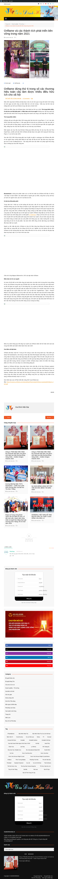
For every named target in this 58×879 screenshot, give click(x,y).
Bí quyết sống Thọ (9, 681)
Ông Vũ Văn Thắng (12, 769)
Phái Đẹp (12, 551)
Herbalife (23, 740)
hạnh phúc (47, 743)
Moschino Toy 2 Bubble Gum (14, 750)
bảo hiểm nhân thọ (23, 733)
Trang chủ (7, 714)
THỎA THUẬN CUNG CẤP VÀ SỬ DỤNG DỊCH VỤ (17, 835)
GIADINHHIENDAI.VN (44, 835)
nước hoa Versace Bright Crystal (16, 756)
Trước (8, 417)
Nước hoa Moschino (27, 753)
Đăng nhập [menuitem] (5, 1)
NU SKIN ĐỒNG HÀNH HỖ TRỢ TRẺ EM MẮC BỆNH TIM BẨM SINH (42, 487)
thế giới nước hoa (12, 766)
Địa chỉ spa (47, 769)
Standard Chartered (18, 763)
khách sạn (11, 746)
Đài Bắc (25, 769)
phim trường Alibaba (20, 759)
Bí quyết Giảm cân (10, 678)
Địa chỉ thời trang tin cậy (29, 772)
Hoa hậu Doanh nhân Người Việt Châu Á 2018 (19, 743)
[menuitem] (1, 1)
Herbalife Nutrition (33, 740)
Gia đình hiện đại (9, 37)
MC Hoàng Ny (46, 746)
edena (38, 737)
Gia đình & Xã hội (9, 691)
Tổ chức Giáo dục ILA (45, 766)
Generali (49, 737)
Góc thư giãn (8, 694)
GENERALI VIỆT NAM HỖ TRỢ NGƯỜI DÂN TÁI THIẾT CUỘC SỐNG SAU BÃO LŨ (42, 516)
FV (43, 737)
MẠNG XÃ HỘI (34, 835)
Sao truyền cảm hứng (10, 711)
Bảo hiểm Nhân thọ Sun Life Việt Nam (41, 733)
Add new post (7, 4)
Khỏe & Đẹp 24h (9, 698)
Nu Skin (11, 753)
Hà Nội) (37, 743)
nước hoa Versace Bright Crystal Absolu (40, 756)
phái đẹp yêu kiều (34, 759)
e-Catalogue (32, 214)
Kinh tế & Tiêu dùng (10, 701)
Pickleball (9, 763)
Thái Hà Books (47, 763)
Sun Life (28, 763)
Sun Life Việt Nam (37, 763)
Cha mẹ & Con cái (10, 684)
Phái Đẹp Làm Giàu (10, 707)
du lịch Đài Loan (30, 737)
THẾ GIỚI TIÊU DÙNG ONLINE (13, 98)
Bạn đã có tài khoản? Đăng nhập (29, 602)
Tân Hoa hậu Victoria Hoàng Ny (28, 766)
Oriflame (9, 759)
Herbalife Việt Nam (46, 740)
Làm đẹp (22, 746)
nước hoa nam (44, 753)
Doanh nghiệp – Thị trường (12, 688)
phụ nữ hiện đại (47, 759)
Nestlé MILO (47, 750)
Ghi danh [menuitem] (11, 1)
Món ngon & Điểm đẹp (11, 704)
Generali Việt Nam (12, 740)
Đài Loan (36, 769)
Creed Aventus (19, 737)
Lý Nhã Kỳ (33, 746)
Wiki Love (7, 717)
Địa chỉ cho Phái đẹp (10, 721)
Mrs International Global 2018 (33, 750)
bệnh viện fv (10, 737)
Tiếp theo (49, 417)
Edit (32, 98)
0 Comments (26, 98)
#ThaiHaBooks (11, 733)
